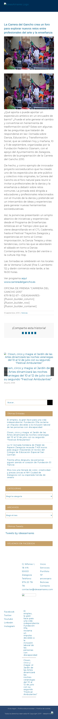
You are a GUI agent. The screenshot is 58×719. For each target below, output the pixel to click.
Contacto (45, 586)
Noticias (24, 313)
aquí (24, 278)
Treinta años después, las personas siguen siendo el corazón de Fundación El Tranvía (29, 462)
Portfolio (44, 571)
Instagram (9, 626)
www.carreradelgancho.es (19, 282)
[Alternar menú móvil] (53, 4)
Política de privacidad (26, 708)
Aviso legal (12, 708)
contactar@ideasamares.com (37, 589)
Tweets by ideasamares (19, 533)
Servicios (45, 568)
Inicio (43, 564)
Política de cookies (43, 708)
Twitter (8, 615)
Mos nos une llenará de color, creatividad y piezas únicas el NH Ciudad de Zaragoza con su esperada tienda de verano (28, 474)
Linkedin (8, 622)
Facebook (9, 612)
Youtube (8, 619)
